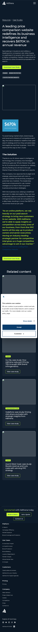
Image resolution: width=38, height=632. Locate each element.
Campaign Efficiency (8, 530)
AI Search (5, 527)
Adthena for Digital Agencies (10, 575)
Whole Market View (7, 559)
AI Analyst (5, 562)
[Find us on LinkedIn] (14, 626)
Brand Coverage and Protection (11, 535)
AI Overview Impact (8, 543)
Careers (4, 598)
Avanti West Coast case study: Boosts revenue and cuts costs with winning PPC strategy (18, 467)
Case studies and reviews (9, 570)
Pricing (4, 584)
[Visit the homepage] (8, 3)
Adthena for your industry (9, 573)
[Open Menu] (34, 3)
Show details (27, 321)
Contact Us (19, 519)
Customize (18, 333)
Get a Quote (25, 514)
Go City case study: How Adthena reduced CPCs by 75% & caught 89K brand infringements (17, 363)
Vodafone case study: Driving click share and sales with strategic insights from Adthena (18, 415)
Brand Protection (7, 549)
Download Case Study (12, 67)
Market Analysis (6, 556)
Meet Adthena (6, 592)
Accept (19, 327)
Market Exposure (7, 532)
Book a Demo (13, 514)
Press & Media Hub (7, 595)
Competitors (5, 600)
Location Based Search (8, 554)
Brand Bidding (6, 551)
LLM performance (7, 546)
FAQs (3, 603)
